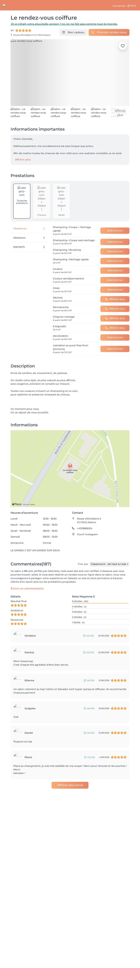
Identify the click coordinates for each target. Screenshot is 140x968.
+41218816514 (84, 528)
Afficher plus (23, 159)
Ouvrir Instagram (87, 534)
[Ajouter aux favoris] (123, 46)
